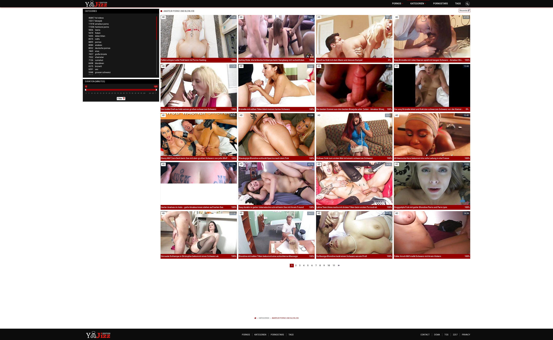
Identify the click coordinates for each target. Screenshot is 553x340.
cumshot (96, 60)
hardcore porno (99, 27)
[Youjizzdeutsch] (96, 3)
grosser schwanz (100, 72)
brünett (95, 66)
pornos (95, 42)
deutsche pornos (99, 48)
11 (334, 265)
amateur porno (99, 24)
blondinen (96, 63)
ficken (95, 33)
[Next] (338, 265)
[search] (467, 4)
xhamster (96, 57)
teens (94, 30)
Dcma (437, 335)
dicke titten (97, 36)
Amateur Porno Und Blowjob (285, 318)
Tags (291, 335)
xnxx (94, 51)
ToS (446, 335)
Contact (425, 335)
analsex (95, 45)
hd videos (96, 18)
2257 (455, 335)
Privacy (466, 335)
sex (93, 69)
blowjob (95, 21)
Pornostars (277, 335)
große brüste (98, 54)
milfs (94, 39)
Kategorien (264, 318)
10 (328, 265)
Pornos (246, 335)
